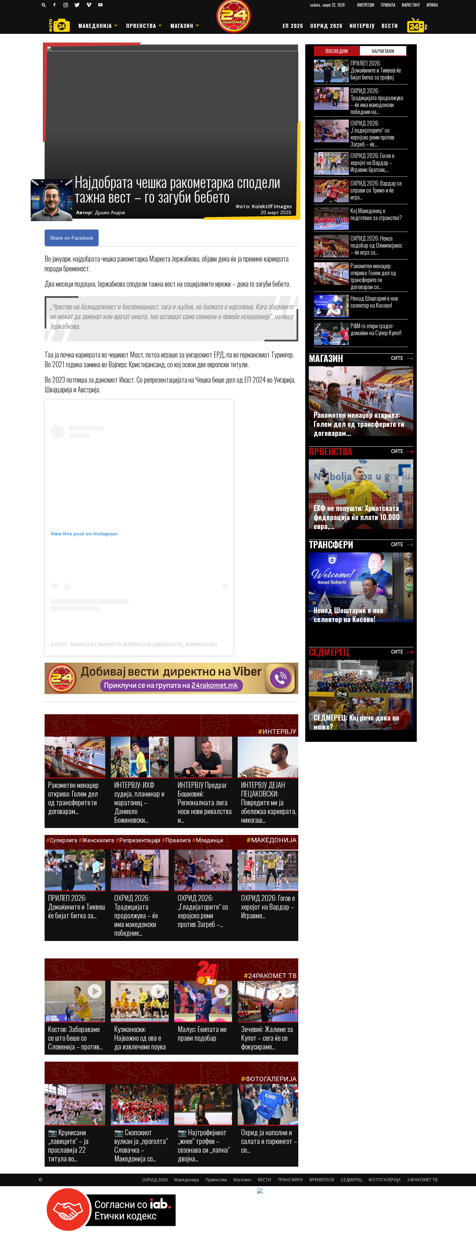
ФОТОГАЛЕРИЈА (271, 1079)
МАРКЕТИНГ (411, 5)
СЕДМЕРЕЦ (351, 1180)
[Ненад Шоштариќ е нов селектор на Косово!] (331, 306)
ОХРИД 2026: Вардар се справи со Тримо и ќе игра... (376, 190)
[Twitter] (77, 5)
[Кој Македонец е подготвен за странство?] (331, 218)
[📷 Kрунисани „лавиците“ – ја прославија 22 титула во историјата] (75, 1106)
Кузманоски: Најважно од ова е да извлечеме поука (140, 1037)
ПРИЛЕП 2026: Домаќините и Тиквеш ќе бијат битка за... (76, 906)
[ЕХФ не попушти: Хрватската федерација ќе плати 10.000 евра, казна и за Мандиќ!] (361, 494)
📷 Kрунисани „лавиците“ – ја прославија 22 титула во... (68, 1145)
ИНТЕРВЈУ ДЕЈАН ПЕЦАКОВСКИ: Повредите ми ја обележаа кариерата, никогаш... (269, 802)
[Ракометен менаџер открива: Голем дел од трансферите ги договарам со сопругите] (75, 757)
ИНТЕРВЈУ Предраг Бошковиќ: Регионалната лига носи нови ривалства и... (205, 802)
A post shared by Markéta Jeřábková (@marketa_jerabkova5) (134, 644)
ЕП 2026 (293, 25)
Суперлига (63, 840)
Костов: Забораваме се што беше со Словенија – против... (75, 1037)
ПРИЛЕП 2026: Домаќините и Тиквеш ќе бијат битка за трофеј (376, 70)
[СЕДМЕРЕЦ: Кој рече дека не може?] (361, 695)
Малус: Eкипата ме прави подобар (202, 1033)
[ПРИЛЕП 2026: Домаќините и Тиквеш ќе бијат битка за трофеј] (75, 870)
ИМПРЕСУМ (365, 5)
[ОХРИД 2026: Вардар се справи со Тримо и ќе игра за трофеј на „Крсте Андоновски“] (331, 191)
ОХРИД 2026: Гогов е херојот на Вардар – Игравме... (268, 906)
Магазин (181, 25)
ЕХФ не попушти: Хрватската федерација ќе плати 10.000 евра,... (357, 517)
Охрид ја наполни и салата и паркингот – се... (269, 1141)
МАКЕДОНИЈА (274, 840)
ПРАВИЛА (388, 5)
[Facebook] (54, 5)
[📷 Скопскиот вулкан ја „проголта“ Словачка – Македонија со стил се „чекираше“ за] (140, 1105)
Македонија (95, 25)
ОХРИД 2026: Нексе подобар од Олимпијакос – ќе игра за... (376, 245)
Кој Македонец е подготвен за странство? (377, 214)
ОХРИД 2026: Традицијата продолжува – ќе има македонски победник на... (377, 101)
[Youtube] (100, 5)
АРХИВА (432, 5)
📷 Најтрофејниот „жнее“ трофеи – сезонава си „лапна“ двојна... (204, 1145)
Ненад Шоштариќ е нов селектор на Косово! (374, 301)
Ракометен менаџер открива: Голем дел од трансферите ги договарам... (73, 797)
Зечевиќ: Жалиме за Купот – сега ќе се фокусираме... (267, 1037)
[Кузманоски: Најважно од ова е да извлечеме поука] (140, 1002)
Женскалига (98, 840)
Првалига (178, 840)
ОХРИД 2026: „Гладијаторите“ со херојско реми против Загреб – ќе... (372, 133)
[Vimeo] (89, 5)
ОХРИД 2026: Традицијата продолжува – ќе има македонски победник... (136, 915)
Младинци (209, 840)
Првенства (141, 25)
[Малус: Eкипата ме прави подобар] (203, 1002)
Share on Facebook (71, 238)
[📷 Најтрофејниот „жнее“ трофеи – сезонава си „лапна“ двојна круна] (203, 1105)
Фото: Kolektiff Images (264, 206)
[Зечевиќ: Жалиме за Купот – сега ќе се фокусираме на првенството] (268, 1002)
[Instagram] (66, 5)
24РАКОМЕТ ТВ (272, 976)
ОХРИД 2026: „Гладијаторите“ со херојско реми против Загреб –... (203, 910)
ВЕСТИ (390, 25)
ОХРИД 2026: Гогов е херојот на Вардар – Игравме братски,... (372, 162)
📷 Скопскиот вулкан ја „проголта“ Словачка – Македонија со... (141, 1145)
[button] (44, 4)
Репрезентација (139, 840)
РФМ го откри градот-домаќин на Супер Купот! (376, 329)
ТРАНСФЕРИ (290, 1180)
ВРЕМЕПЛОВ (321, 1180)
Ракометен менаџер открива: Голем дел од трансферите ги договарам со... (373, 276)
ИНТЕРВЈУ (362, 25)
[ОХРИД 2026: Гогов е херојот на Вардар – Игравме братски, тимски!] (268, 870)
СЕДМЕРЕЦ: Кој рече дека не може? (356, 722)
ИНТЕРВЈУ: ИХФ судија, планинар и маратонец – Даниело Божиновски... (139, 802)
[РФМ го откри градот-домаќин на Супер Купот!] (331, 333)
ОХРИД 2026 (326, 25)
